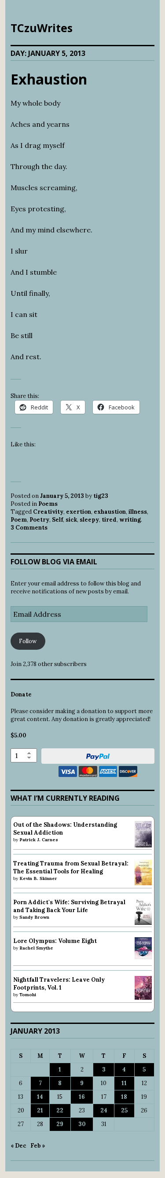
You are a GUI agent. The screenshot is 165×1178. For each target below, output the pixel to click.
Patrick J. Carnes (38, 840)
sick (71, 519)
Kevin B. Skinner (38, 878)
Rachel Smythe (36, 948)
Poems (48, 504)
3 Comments (29, 527)
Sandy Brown (34, 917)
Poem (19, 519)
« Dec (18, 1145)
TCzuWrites (42, 27)
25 (124, 1110)
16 (82, 1097)
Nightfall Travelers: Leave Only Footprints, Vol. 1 (59, 983)
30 (82, 1124)
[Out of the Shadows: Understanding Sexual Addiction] (143, 846)
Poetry (39, 519)
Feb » (37, 1145)
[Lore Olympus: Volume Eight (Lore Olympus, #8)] (143, 957)
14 (40, 1097)
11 (124, 1083)
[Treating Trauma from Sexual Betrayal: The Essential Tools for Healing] (143, 883)
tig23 (100, 496)
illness (137, 511)
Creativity (48, 511)
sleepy (89, 519)
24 (103, 1110)
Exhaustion (49, 79)
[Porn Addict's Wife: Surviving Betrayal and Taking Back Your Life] (143, 923)
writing (130, 519)
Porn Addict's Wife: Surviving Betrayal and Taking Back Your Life (69, 906)
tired (109, 519)
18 (124, 1097)
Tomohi (27, 995)
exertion (78, 511)
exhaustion (110, 511)
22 (59, 1110)
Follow (28, 641)
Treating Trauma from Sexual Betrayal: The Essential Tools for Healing (70, 867)
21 (40, 1110)
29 (59, 1124)
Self (57, 519)
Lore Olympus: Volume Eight (55, 941)
